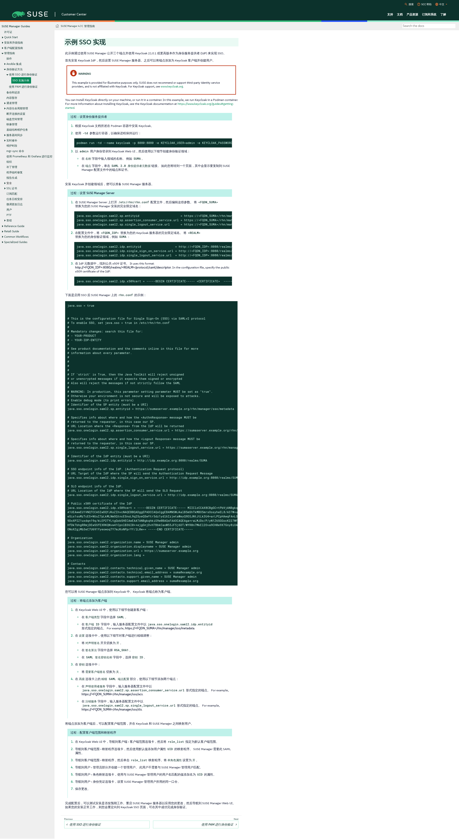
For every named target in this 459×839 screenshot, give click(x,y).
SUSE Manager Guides (16, 26)
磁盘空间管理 (14, 119)
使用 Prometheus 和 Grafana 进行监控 (29, 156)
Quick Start (11, 37)
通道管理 (11, 103)
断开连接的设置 (15, 113)
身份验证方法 (14, 69)
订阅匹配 (11, 193)
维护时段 (11, 145)
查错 (9, 220)
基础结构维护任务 (17, 129)
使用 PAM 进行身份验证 (23, 86)
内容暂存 (11, 97)
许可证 (8, 32)
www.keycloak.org (172, 86)
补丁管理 (11, 167)
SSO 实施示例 (20, 80)
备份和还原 (13, 92)
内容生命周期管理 (17, 108)
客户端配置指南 (13, 48)
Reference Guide (14, 226)
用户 (9, 209)
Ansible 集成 (14, 64)
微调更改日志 (14, 204)
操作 (9, 58)
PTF (8, 215)
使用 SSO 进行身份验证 (23, 74)
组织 (9, 161)
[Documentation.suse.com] (57, 26)
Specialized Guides (15, 242)
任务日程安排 (14, 199)
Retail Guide (11, 231)
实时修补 (11, 140)
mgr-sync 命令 (15, 151)
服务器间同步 (14, 135)
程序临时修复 (14, 172)
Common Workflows (16, 236)
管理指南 (9, 53)
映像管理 (11, 124)
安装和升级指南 (13, 42)
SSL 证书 (11, 188)
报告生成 (11, 177)
